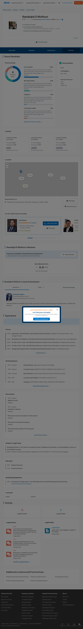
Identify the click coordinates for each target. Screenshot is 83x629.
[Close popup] (57, 310)
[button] (41, 319)
